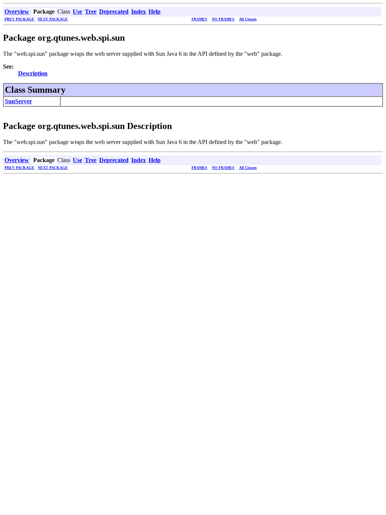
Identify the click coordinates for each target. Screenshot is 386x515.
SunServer (18, 101)
